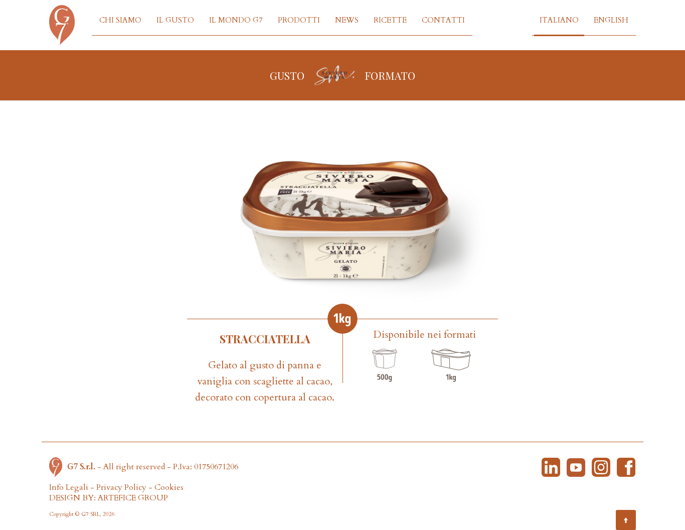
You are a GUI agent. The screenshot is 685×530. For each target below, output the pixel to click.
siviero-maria (334, 75)
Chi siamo (120, 20)
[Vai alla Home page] (58, 466)
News (347, 20)
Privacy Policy (121, 487)
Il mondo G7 (236, 20)
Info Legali (68, 487)
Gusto (287, 75)
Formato (390, 75)
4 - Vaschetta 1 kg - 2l (450, 365)
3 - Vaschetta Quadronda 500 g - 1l (385, 365)
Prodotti (299, 20)
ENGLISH (611, 20)
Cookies (169, 487)
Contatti (443, 20)
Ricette (390, 20)
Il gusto (175, 20)
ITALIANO (559, 20)
